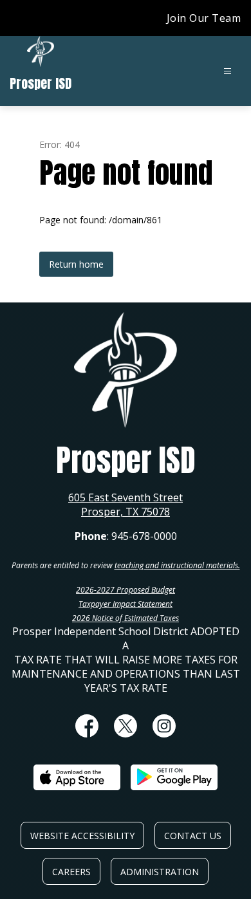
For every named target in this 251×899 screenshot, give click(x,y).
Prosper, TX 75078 (125, 512)
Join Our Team (204, 18)
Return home (76, 264)
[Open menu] (227, 71)
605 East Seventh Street (125, 497)
